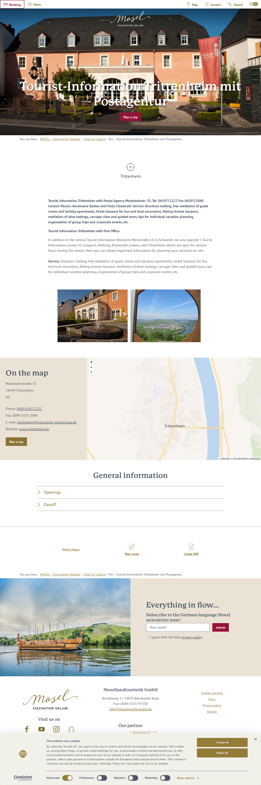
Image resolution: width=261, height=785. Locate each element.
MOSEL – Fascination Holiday (60, 139)
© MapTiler (225, 458)
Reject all (222, 752)
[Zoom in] (91, 362)
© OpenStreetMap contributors (245, 458)
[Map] (174, 409)
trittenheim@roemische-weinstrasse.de (47, 422)
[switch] (102, 778)
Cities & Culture (94, 139)
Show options (185, 777)
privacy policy (192, 637)
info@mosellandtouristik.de (130, 709)
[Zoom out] (91, 367)
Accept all (222, 742)
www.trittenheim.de (34, 429)
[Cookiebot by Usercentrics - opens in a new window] (23, 778)
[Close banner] (255, 739)
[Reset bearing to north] (91, 372)
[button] (12, 4)
